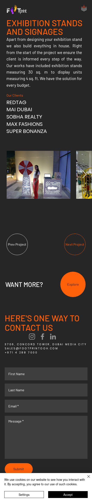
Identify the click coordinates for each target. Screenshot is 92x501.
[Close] (86, 479)
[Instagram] (32, 336)
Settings (24, 494)
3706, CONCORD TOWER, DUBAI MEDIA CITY (46, 344)
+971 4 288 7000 (21, 352)
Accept (68, 494)
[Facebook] (42, 336)
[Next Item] (84, 174)
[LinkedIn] (53, 336)
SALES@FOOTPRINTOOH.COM (31, 348)
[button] (84, 8)
